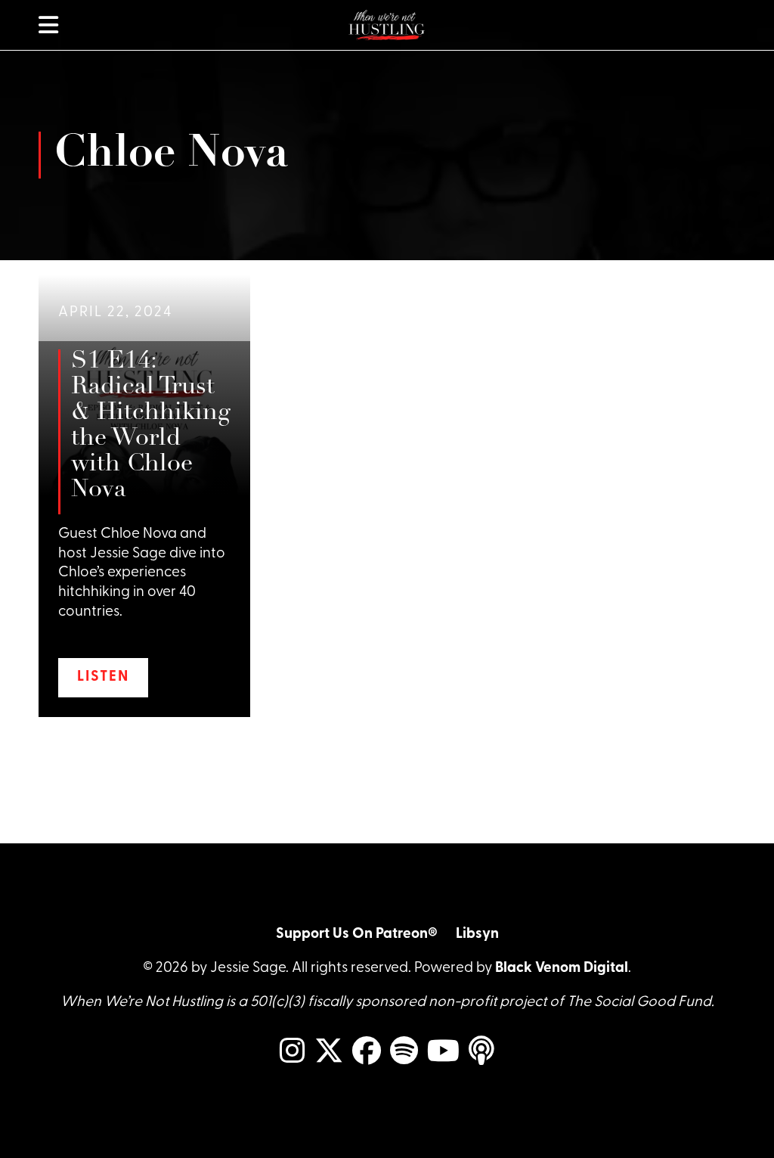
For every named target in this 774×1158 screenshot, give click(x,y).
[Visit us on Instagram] (292, 1052)
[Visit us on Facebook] (366, 1052)
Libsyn (477, 934)
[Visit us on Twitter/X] (328, 1052)
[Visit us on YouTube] (443, 1052)
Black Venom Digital (561, 968)
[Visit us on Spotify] (404, 1052)
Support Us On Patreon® (357, 934)
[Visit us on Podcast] (481, 1052)
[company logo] (387, 25)
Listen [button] (103, 677)
